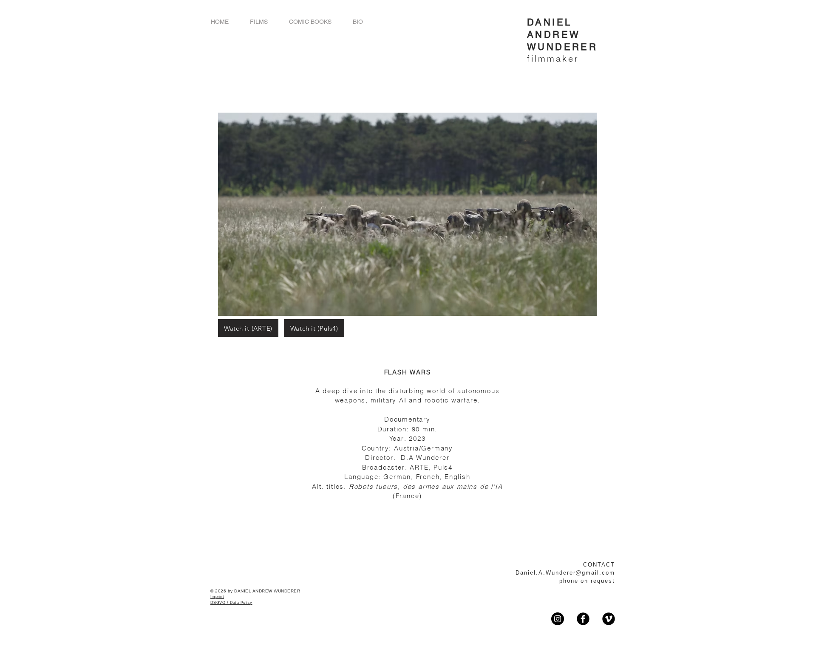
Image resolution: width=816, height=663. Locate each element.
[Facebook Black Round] (583, 618)
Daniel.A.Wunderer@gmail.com (565, 573)
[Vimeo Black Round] (608, 618)
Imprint (217, 597)
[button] (258, 22)
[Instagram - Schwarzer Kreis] (557, 618)
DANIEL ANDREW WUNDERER (562, 34)
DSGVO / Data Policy (231, 603)
